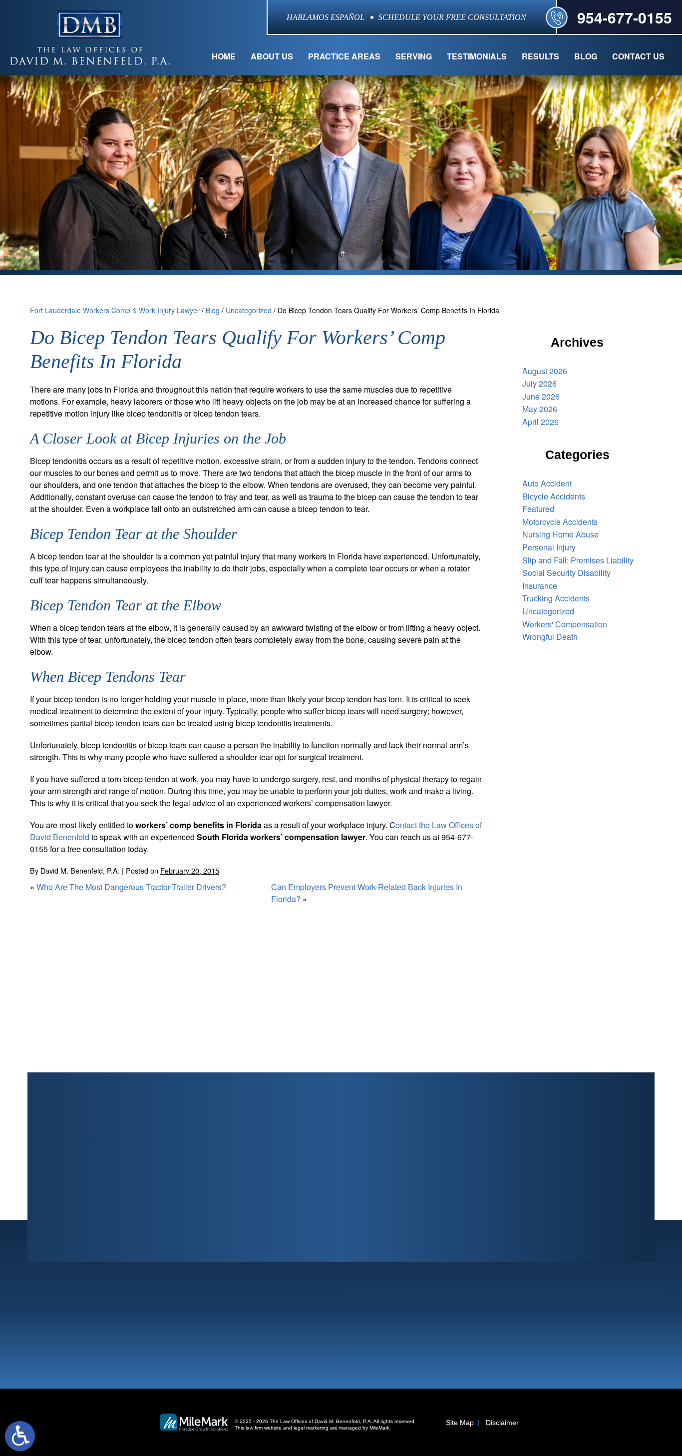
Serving (413, 56)
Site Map (460, 1423)
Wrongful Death (550, 636)
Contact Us (638, 56)
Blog (585, 56)
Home (224, 56)
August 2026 (544, 371)
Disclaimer (502, 1423)
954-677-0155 (624, 17)
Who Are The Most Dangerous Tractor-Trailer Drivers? (131, 887)
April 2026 (540, 422)
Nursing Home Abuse (560, 534)
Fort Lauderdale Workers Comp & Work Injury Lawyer (115, 310)
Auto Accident (547, 483)
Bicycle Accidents (553, 496)
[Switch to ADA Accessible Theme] (20, 1436)
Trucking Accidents (556, 598)
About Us (272, 56)
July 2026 (539, 383)
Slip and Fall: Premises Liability (578, 560)
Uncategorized (249, 310)
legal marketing (311, 1428)
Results (540, 56)
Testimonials (477, 56)
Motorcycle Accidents (560, 521)
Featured (538, 508)
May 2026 (539, 409)
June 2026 (541, 396)
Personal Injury (549, 547)
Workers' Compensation (564, 624)
